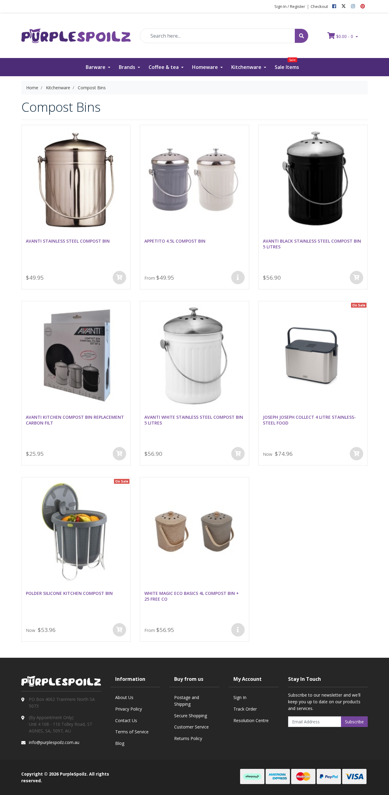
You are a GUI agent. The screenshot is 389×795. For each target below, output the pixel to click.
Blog (119, 743)
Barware (96, 67)
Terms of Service (132, 732)
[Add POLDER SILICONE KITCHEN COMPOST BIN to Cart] (119, 629)
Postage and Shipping (186, 700)
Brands (127, 67)
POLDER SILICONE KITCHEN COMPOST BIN (69, 593)
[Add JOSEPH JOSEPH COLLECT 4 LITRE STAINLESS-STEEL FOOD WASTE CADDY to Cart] (356, 453)
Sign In (239, 697)
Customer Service (191, 727)
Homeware (205, 67)
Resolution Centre (251, 720)
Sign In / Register (289, 6)
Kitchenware (247, 67)
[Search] (301, 36)
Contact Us (126, 720)
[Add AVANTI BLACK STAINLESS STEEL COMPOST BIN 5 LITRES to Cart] (356, 277)
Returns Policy (188, 738)
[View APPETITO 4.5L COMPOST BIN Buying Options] (238, 277)
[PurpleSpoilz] (76, 32)
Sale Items (287, 64)
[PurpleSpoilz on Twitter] (343, 6)
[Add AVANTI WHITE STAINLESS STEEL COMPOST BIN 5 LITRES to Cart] (238, 453)
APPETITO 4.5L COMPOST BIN (174, 241)
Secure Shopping (190, 715)
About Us (124, 697)
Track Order (245, 709)
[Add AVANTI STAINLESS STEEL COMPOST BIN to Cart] (119, 277)
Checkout (319, 6)
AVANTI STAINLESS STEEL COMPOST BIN (68, 241)
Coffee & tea (164, 67)
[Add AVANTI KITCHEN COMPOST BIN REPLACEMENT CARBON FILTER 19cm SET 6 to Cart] (119, 453)
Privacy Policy (128, 709)
